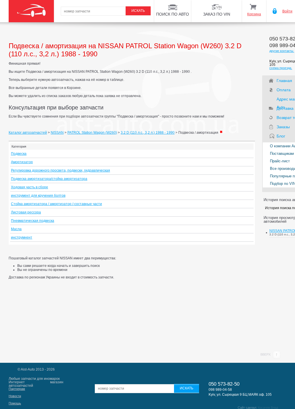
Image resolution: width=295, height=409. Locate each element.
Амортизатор (22, 162)
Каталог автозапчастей (28, 133)
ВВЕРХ (265, 354)
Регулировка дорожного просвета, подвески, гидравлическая (60, 170)
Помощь (15, 403)
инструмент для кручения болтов (38, 196)
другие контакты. (281, 51)
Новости (15, 396)
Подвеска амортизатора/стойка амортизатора (49, 179)
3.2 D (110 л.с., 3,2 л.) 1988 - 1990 (148, 133)
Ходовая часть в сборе (29, 187)
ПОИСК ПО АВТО (172, 14)
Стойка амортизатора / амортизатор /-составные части (56, 204)
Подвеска (19, 154)
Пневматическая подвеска (32, 221)
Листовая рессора (26, 212)
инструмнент (21, 237)
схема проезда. (280, 68)
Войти (287, 11)
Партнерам (17, 389)
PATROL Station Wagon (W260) (92, 133)
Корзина (254, 14)
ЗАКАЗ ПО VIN (216, 14)
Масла (16, 229)
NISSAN (57, 133)
